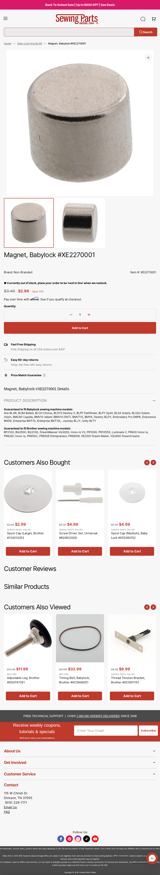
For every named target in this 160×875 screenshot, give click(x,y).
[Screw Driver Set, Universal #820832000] (80, 514)
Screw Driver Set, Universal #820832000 (78, 535)
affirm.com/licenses (140, 862)
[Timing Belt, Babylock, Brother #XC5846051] (80, 658)
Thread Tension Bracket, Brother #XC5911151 (128, 680)
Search (147, 32)
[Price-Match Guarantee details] (44, 375)
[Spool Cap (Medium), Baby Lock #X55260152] (132, 514)
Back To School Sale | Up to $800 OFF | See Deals (80, 5)
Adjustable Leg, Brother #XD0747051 (23, 680)
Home (7, 43)
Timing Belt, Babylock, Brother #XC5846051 (74, 680)
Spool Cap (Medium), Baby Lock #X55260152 (129, 535)
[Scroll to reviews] (80, 263)
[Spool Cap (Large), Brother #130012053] (28, 514)
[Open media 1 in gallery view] (148, 58)
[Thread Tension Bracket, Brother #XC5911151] (132, 658)
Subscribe (148, 730)
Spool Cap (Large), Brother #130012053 (25, 535)
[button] (5, 19)
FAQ (7, 812)
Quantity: (10, 306)
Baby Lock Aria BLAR (29, 43)
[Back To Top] (154, 869)
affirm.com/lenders (121, 856)
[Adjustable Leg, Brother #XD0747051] (28, 658)
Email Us (10, 807)
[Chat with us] (143, 19)
